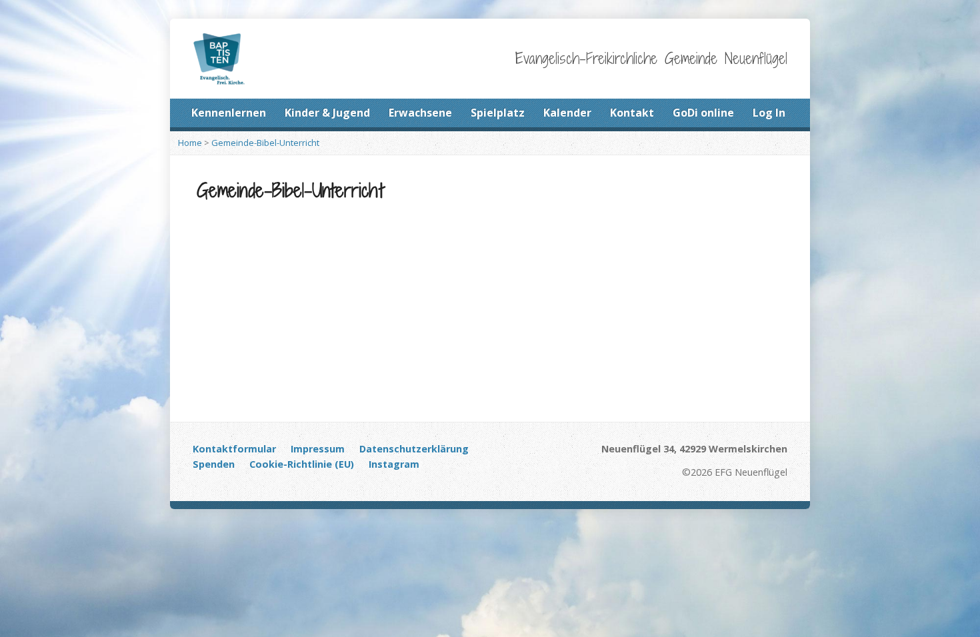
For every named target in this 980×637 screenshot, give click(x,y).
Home (190, 143)
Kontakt (632, 112)
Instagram (394, 464)
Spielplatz (498, 112)
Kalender (567, 112)
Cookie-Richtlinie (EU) (301, 464)
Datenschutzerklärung (414, 448)
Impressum (318, 448)
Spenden (214, 464)
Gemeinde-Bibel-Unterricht (265, 143)
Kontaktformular (234, 448)
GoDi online (703, 112)
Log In (769, 112)
